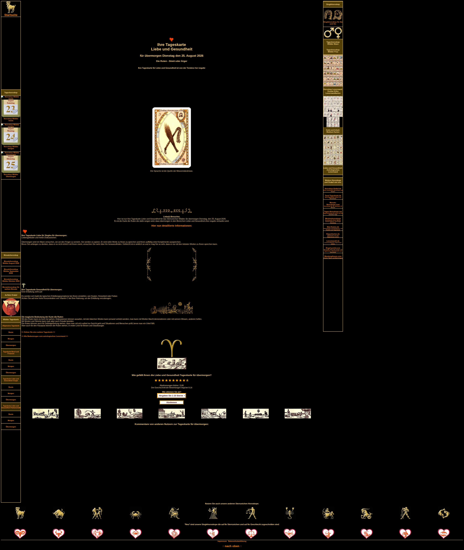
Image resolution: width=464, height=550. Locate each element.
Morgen (11, 339)
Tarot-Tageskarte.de (333, 197)
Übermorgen (11, 345)
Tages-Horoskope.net (333, 213)
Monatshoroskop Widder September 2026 (10, 271)
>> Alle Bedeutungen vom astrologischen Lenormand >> (45, 336)
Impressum (222, 541)
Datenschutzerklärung (237, 541)
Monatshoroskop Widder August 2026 (11, 262)
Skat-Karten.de (333, 228)
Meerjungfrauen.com (333, 257)
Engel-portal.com (333, 250)
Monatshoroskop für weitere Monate (10, 288)
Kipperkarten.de (333, 235)
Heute (10, 332)
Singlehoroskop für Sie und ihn (332, 23)
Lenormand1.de (333, 242)
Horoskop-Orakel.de (333, 190)
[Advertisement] (11, 53)
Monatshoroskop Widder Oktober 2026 (11, 280)
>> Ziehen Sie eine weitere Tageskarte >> (38, 332)
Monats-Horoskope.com (333, 205)
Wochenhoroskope (333, 221)
